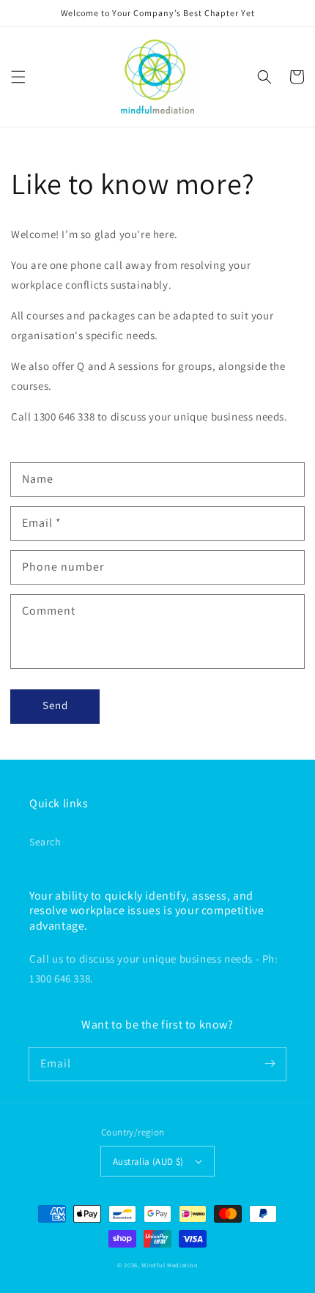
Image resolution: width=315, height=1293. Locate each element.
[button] (18, 77)
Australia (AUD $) (148, 1161)
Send (55, 705)
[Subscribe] (269, 1064)
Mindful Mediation (169, 1265)
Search (45, 841)
